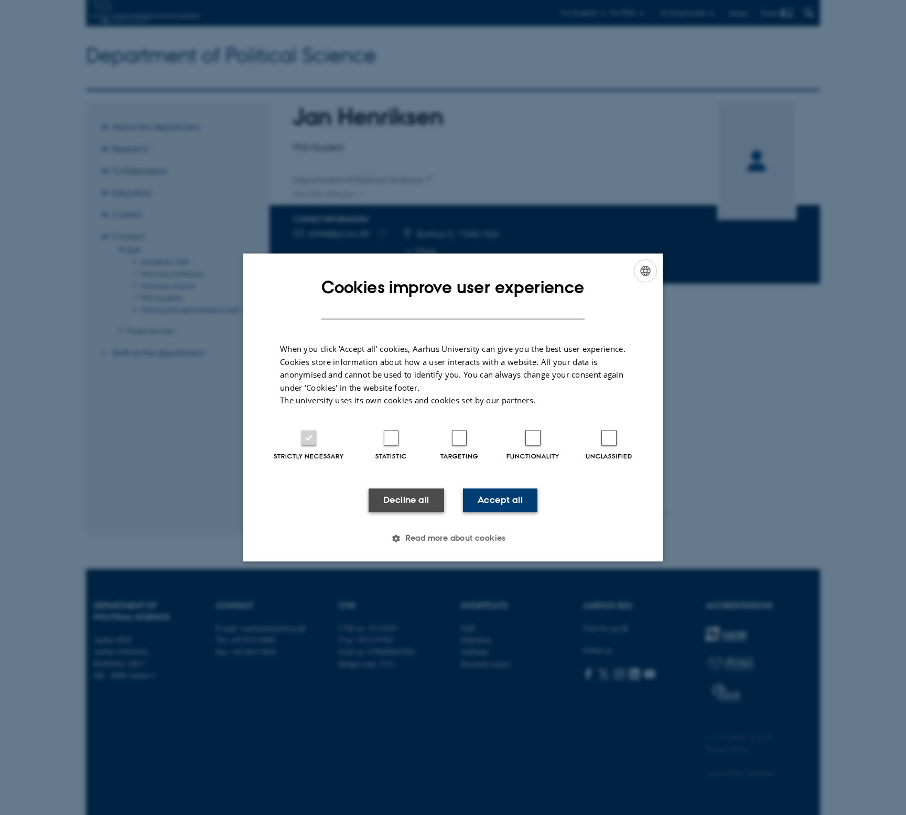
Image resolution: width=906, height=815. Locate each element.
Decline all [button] (406, 500)
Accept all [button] (500, 500)
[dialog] (453, 407)
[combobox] (645, 270)
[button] (453, 538)
